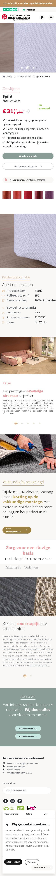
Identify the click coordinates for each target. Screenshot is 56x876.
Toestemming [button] (11, 813)
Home (9, 76)
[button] (28, 3)
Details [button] (29, 813)
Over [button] (46, 813)
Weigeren (32, 862)
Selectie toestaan (42, 867)
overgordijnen (24, 76)
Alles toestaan (13, 861)
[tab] (22, 68)
